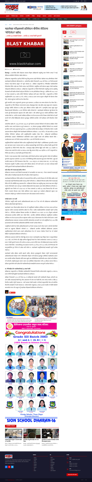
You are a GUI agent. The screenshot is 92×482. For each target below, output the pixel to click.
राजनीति (28, 16)
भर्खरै (65, 37)
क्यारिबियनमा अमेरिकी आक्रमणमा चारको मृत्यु (76, 82)
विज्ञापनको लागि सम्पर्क (72, 475)
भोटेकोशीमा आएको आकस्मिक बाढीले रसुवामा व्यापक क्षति (77, 106)
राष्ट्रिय (33, 16)
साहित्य (54, 19)
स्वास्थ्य (44, 16)
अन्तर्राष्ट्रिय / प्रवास (36, 19)
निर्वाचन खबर (15, 16)
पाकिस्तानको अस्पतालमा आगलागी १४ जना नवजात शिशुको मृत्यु (77, 87)
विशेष (29, 19)
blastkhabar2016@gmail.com (75, 470)
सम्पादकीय (24, 19)
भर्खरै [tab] (64, 32)
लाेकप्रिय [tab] (73, 32)
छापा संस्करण (8, 19)
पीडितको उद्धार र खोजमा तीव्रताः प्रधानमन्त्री (75, 118)
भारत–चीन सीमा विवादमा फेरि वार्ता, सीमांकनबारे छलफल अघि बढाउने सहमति (77, 112)
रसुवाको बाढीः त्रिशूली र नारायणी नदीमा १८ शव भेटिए (13, 440)
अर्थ (14, 19)
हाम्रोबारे (82, 480)
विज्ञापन (85, 1)
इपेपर (82, 1)
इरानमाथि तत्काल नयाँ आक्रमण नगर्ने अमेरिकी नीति (76, 63)
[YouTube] (76, 1)
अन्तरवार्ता (43, 19)
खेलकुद (39, 16)
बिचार (18, 19)
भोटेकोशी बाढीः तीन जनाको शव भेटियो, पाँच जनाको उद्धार (77, 100)
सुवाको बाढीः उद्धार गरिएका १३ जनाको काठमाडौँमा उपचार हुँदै (77, 58)
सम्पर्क (86, 480)
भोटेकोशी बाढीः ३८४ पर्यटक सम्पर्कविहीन (77, 76)
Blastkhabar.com (11, 480)
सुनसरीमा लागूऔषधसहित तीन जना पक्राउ (31, 440)
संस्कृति (49, 19)
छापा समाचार (57, 16)
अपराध (50, 16)
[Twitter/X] (78, 1)
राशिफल (65, 19)
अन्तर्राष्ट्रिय (53, 462)
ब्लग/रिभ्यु (60, 19)
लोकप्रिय (70, 37)
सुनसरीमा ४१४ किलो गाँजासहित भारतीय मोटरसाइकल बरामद (50, 440)
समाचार (22, 16)
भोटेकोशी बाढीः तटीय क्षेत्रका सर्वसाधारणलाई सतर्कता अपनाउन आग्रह (77, 123)
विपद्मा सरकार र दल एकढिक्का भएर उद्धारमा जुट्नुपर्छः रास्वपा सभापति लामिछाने (76, 70)
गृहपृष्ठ (7, 16)
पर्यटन (35, 470)
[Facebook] (74, 1)
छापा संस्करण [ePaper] (74, 26)
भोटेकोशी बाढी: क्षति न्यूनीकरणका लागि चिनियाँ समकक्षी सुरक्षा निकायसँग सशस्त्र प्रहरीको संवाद (77, 94)
